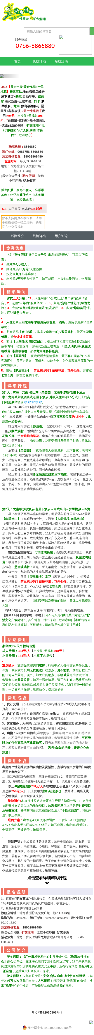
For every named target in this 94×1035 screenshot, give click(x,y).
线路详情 (39, 235)
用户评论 (61, 235)
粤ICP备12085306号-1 (47, 1012)
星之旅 (18, 69)
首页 (17, 61)
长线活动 (39, 61)
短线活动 (61, 61)
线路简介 (17, 235)
